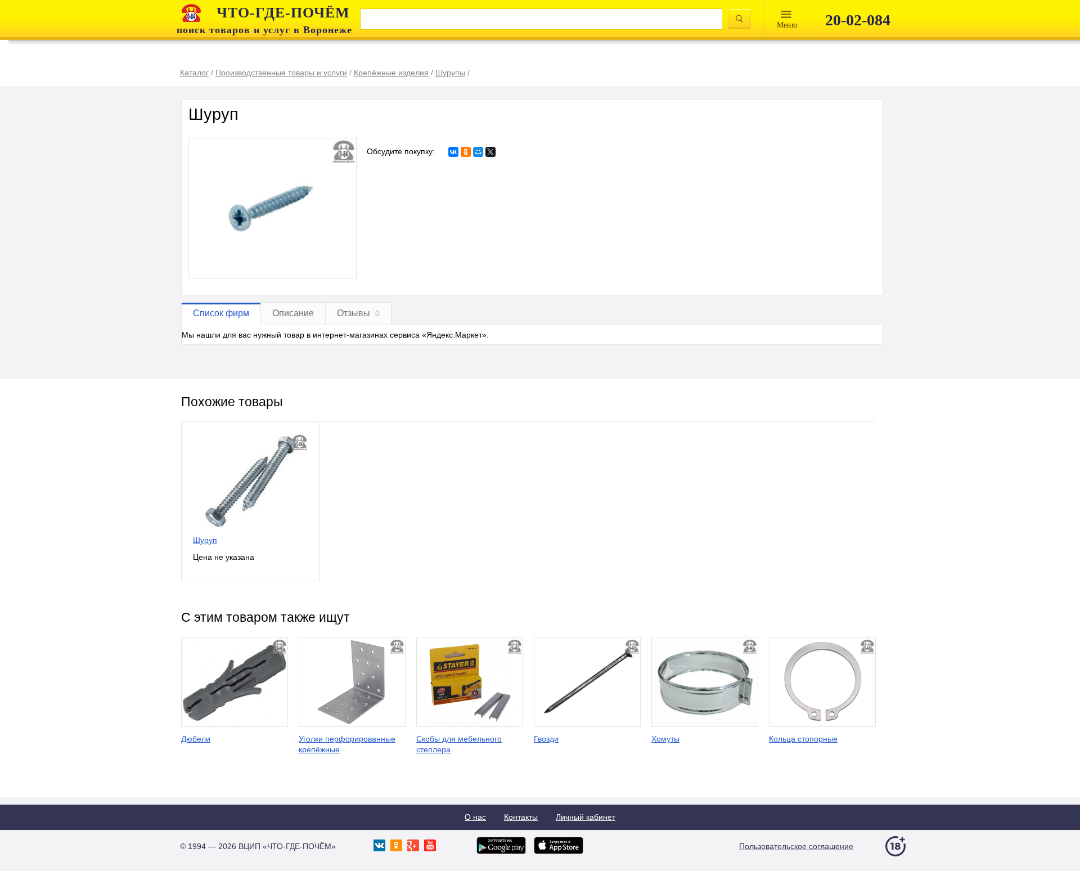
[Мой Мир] (478, 152)
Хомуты (665, 738)
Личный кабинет (585, 816)
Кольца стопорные (803, 738)
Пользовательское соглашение (796, 846)
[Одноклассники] (466, 152)
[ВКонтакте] (453, 152)
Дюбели (195, 738)
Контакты (521, 816)
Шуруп (205, 540)
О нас (475, 816)
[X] (490, 152)
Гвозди (546, 738)
